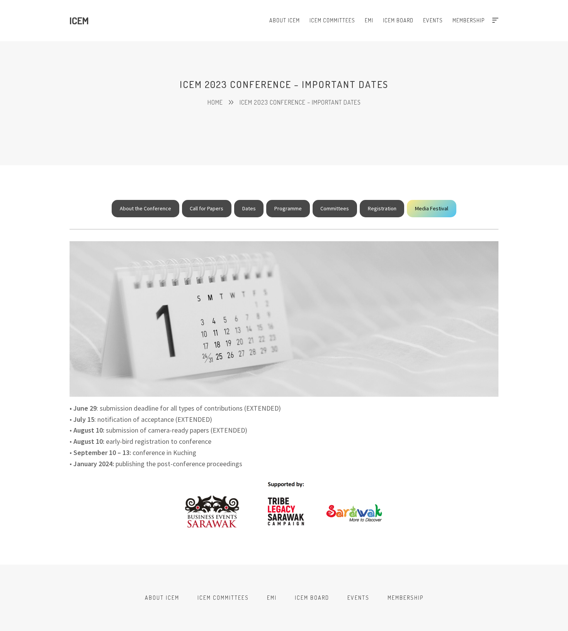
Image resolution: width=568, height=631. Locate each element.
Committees (334, 208)
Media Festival (431, 208)
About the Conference (145, 208)
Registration (382, 208)
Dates (249, 208)
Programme (288, 208)
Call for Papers (206, 208)
